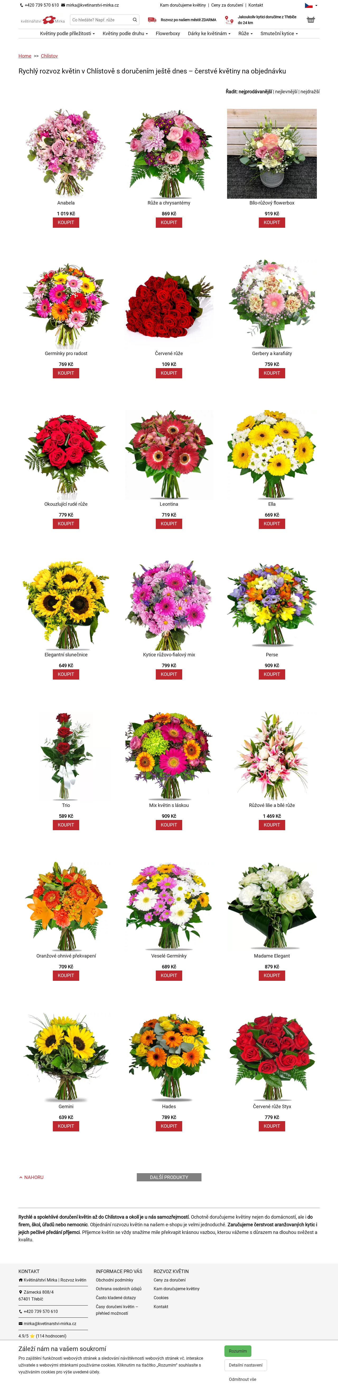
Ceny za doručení (227, 5)
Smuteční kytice (278, 33)
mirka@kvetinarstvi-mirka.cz (92, 5)
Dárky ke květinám (208, 33)
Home (24, 56)
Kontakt (255, 5)
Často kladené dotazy (116, 1297)
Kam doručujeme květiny (183, 5)
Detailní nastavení (245, 1365)
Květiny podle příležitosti (66, 33)
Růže (244, 33)
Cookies (161, 1297)
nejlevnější (286, 91)
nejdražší (310, 91)
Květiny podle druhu (124, 33)
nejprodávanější (255, 91)
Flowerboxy (168, 33)
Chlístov (49, 56)
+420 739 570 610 (41, 5)
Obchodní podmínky (114, 1280)
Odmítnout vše (242, 1379)
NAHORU (33, 1177)
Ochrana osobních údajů (119, 1288)
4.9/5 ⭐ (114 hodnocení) (42, 1336)
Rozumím (238, 1351)
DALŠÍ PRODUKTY (169, 1177)
